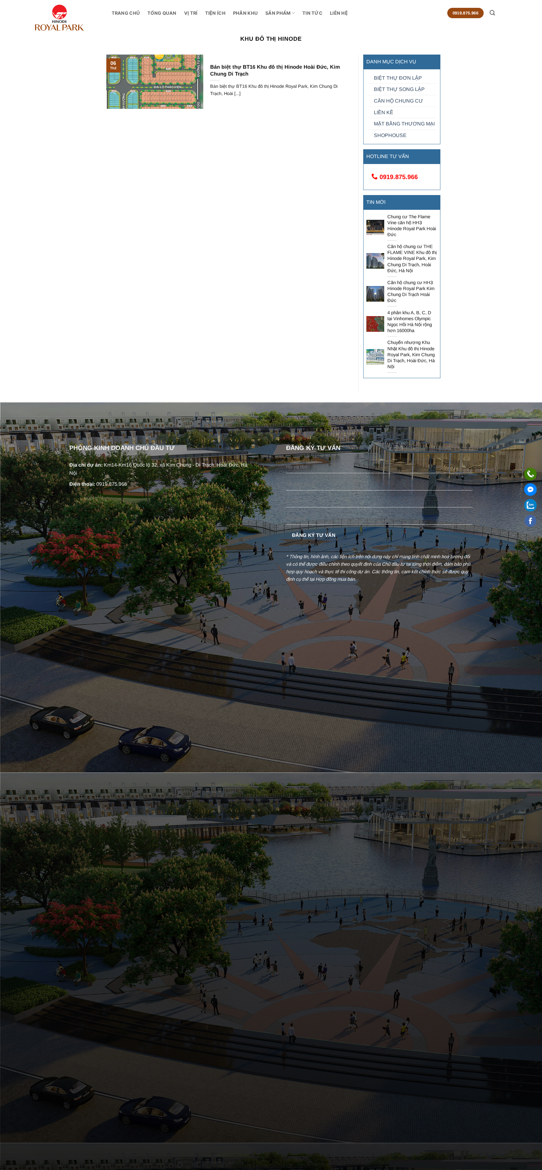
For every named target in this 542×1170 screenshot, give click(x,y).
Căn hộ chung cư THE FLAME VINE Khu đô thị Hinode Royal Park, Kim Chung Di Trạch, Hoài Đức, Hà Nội (412, 258)
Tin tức (312, 13)
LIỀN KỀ (383, 112)
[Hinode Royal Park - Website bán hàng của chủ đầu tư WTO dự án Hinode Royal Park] (73, 18)
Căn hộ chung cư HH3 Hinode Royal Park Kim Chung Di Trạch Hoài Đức (410, 291)
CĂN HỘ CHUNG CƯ (398, 100)
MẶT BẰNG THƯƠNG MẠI (404, 123)
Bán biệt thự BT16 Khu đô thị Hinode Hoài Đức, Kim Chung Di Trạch (275, 70)
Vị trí (191, 13)
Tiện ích (215, 13)
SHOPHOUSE (390, 135)
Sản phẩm (277, 13)
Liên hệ (339, 13)
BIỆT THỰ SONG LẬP (399, 89)
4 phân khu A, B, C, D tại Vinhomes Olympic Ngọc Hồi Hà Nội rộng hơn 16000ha (409, 321)
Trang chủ (126, 13)
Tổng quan (162, 13)
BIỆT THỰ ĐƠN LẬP (398, 78)
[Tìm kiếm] (492, 13)
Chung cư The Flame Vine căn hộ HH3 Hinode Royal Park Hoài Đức (411, 225)
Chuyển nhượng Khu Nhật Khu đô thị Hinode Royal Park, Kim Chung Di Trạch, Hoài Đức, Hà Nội (411, 354)
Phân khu (245, 13)
